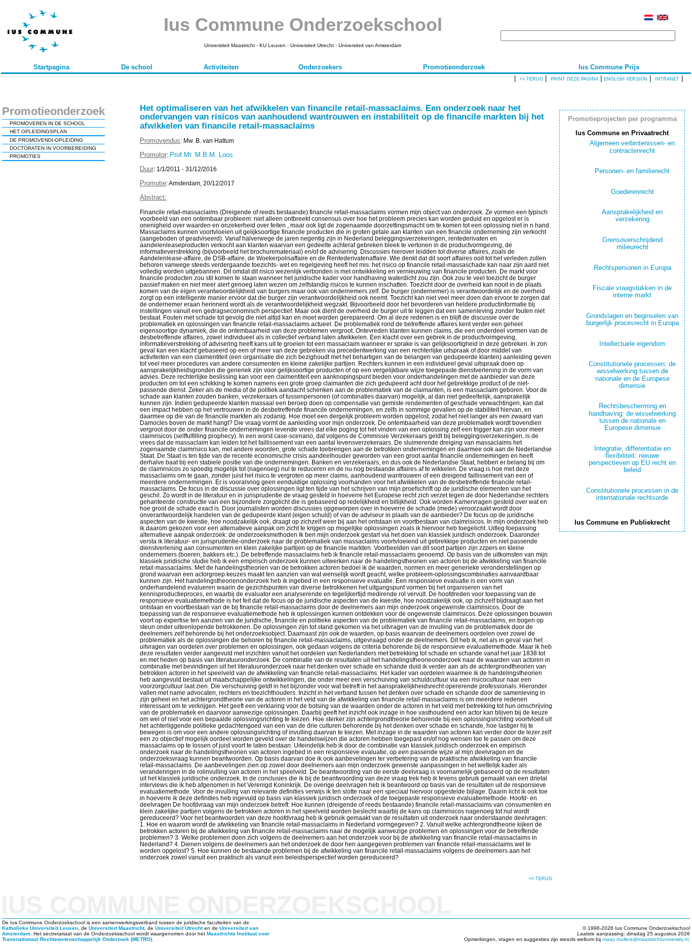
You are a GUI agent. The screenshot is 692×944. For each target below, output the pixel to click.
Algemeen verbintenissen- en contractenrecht (632, 146)
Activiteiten (221, 67)
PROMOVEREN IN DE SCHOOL (47, 123)
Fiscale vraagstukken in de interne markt (632, 291)
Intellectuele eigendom (632, 343)
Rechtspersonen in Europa (632, 267)
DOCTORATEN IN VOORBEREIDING (53, 148)
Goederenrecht (632, 191)
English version (625, 79)
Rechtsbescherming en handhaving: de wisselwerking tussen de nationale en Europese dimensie (632, 416)
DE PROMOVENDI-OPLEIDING (46, 140)
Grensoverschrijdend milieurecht (632, 243)
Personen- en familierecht (632, 171)
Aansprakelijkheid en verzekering (632, 215)
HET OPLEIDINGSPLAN (38, 131)
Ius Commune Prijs (609, 67)
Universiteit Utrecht (179, 928)
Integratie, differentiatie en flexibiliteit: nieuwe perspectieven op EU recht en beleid (632, 459)
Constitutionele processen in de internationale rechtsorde (632, 494)
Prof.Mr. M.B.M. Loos (201, 155)
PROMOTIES (25, 156)
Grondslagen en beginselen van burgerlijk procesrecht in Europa (632, 319)
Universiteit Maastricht (116, 928)
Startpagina (51, 67)
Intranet (667, 79)
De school (136, 67)
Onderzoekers (320, 67)
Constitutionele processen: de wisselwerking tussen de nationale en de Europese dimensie (632, 374)
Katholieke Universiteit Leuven (40, 928)
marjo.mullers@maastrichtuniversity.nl (645, 939)
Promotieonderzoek (454, 67)
